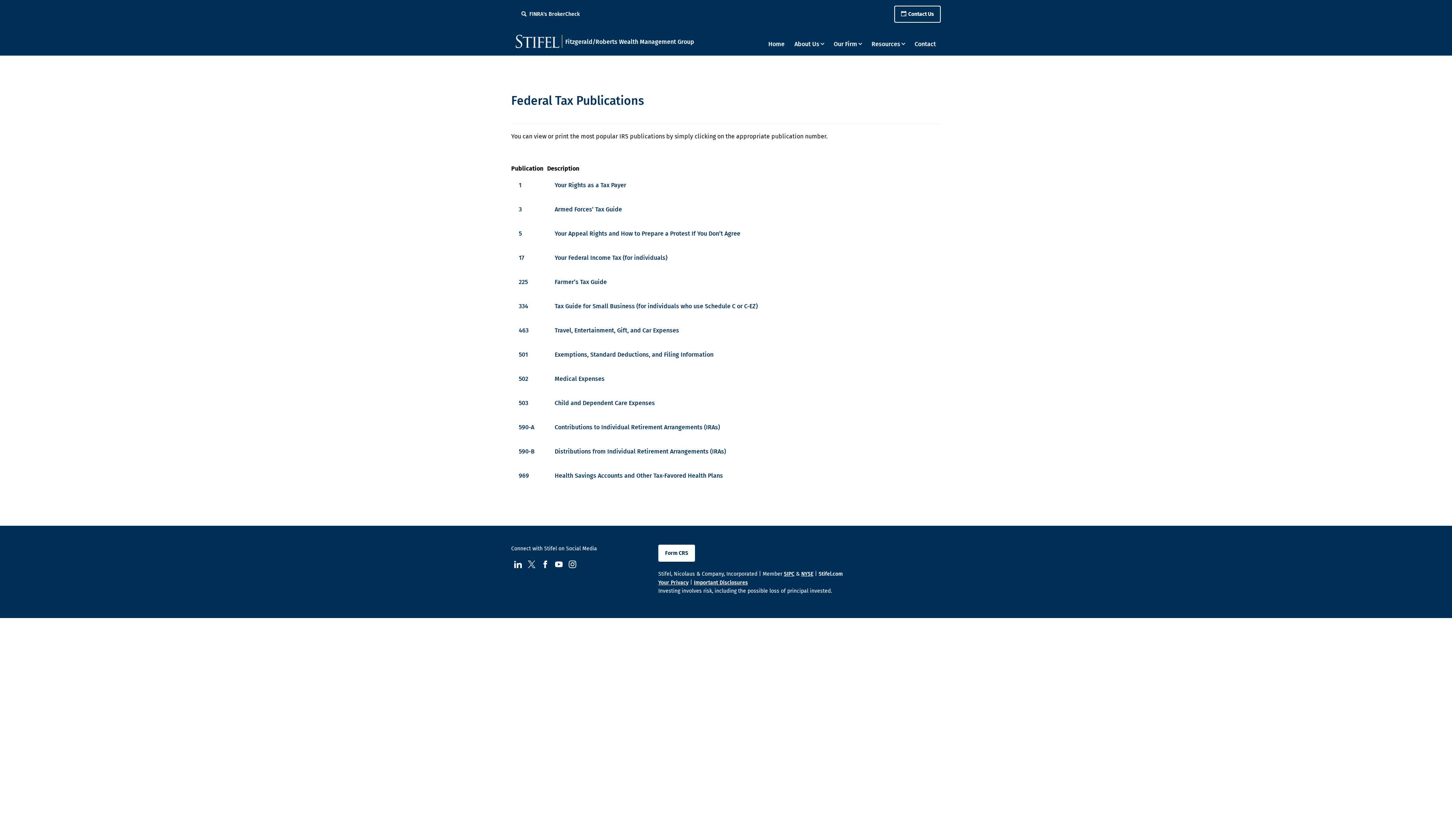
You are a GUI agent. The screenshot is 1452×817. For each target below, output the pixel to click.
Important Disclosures (721, 582)
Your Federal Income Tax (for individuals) (611, 257)
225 (523, 282)
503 (523, 403)
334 (523, 306)
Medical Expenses (580, 378)
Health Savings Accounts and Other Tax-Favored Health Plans (639, 475)
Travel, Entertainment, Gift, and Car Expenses (617, 330)
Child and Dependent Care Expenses (605, 403)
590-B (527, 451)
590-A (526, 427)
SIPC (789, 574)
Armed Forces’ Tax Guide (588, 209)
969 (524, 475)
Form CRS (676, 553)
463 (524, 330)
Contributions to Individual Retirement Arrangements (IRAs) (637, 427)
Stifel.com (831, 574)
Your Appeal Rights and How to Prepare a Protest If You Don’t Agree (647, 233)
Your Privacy (673, 582)
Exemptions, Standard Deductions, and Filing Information (634, 354)
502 (523, 378)
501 (523, 354)
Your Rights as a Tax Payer (590, 185)
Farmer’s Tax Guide (581, 282)
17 (521, 257)
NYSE (807, 574)
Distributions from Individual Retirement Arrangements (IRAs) (640, 451)
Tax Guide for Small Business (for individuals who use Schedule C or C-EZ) (656, 306)
